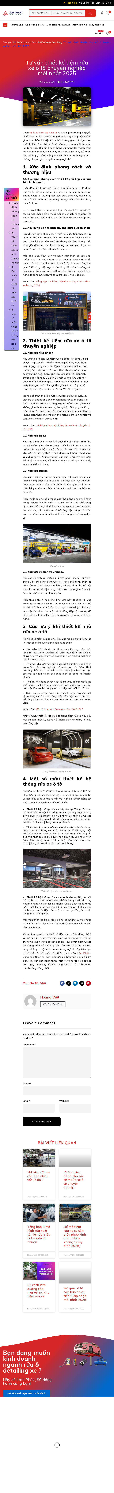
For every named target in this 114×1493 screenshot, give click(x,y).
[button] (62, 983)
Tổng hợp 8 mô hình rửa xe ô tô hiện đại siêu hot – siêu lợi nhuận (38, 1234)
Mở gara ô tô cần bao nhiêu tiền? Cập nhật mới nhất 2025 (75, 1294)
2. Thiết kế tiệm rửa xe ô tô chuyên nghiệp (15, 247)
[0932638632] (67, 1466)
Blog (108, 3)
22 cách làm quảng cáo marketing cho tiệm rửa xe (38, 1290)
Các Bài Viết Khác (53, 1004)
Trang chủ (9, 42)
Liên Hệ (100, 3)
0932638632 (77, 1465)
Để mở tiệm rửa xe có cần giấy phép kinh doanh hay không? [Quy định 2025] (75, 1236)
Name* (27, 1083)
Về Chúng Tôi (86, 3)
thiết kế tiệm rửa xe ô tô (43, 132)
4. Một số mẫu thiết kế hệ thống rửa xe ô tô (14, 328)
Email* (26, 1100)
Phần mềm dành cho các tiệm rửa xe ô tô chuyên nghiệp (74, 1179)
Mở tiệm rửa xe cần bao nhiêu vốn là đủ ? (59, 709)
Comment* (29, 1044)
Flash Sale (71, 3)
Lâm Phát (83, 953)
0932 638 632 (21, 1439)
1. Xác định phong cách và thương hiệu (15, 215)
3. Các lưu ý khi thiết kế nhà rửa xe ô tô (14, 286)
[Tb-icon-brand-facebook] (89, 1418)
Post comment (41, 1121)
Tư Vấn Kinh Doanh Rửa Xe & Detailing (39, 42)
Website (64, 1100)
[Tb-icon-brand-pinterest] (96, 1418)
